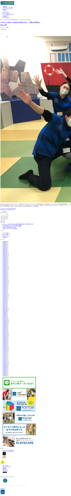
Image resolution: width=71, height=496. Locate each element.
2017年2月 (5, 359)
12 (2, 216)
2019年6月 (5, 326)
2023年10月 (5, 269)
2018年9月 (5, 337)
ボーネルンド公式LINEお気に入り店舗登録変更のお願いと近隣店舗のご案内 (18, 224)
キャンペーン (5, 236)
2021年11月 (5, 295)
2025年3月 (5, 249)
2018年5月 (5, 341)
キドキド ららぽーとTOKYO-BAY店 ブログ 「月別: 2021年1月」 (20, 22)
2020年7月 (5, 314)
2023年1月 (5, 279)
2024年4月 (5, 262)
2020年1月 (5, 318)
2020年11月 (5, 309)
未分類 (7, 27)
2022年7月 (5, 286)
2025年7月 (5, 244)
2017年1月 (5, 360)
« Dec (1, 220)
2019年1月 (5, 332)
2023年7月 (5, 272)
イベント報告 (5, 233)
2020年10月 (5, 310)
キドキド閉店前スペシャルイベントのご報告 (11, 226)
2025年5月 (5, 247)
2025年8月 (5, 243)
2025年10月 (5, 241)
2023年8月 (5, 271)
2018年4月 (5, 343)
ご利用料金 (5, 6)
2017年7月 (5, 353)
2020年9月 (5, 311)
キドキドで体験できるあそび (8, 14)
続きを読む (36, 206)
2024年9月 (5, 256)
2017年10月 (5, 350)
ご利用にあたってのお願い (8, 7)
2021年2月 (5, 306)
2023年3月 (5, 277)
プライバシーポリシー (7, 466)
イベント (4, 232)
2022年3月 (5, 291)
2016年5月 (5, 369)
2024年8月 (5, 257)
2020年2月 (5, 317)
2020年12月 (5, 308)
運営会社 (4, 467)
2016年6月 (5, 368)
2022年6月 (5, 287)
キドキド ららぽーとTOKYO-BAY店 (11, 19)
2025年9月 (5, 242)
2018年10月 (5, 336)
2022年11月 (5, 281)
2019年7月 (5, 325)
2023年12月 (5, 266)
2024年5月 (5, 261)
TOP (1, 19)
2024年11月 (5, 254)
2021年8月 (5, 299)
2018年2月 (5, 345)
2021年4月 (5, 303)
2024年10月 (5, 255)
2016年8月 (5, 366)
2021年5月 (5, 302)
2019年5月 (5, 328)
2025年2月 (5, 250)
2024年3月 (5, 263)
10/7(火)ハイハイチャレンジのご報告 (10, 228)
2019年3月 (5, 330)
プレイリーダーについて (7, 8)
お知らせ (4, 235)
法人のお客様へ (6, 465)
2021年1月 (5, 307)
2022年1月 (5, 293)
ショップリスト (6, 15)
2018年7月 (5, 339)
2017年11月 (5, 348)
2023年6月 (5, 273)
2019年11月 (5, 321)
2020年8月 (5, 313)
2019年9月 (5, 323)
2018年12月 (5, 333)
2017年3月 (5, 358)
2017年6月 (5, 354)
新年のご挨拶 (3, 25)
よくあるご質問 (6, 17)
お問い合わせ (5, 470)
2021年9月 (5, 298)
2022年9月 (5, 284)
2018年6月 (5, 340)
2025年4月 (5, 248)
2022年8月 (5, 285)
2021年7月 (5, 300)
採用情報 (4, 9)
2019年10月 (5, 322)
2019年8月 (5, 324)
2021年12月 (5, 294)
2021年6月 (5, 301)
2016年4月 (5, 370)
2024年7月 (5, 258)
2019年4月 (5, 329)
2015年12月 (5, 375)
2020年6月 (5, 315)
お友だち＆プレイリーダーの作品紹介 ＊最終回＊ (12, 225)
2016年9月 (5, 365)
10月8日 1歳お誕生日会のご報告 (9, 227)
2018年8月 (5, 338)
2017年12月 (5, 347)
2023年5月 (5, 274)
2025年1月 (5, 251)
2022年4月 (5, 289)
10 (7, 215)
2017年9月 (5, 351)
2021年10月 (5, 296)
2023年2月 (5, 278)
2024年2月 (5, 264)
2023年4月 (5, 276)
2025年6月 (5, 246)
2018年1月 (5, 346)
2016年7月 (5, 367)
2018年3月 (5, 344)
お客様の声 (5, 16)
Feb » (4, 220)
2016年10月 (5, 363)
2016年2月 (5, 373)
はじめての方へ (6, 11)
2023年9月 (5, 270)
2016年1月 (5, 374)
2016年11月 (5, 362)
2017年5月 (5, 355)
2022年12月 (5, 280)
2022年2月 (5, 292)
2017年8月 (5, 352)
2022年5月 (5, 288)
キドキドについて (6, 13)
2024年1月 (5, 265)
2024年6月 (5, 259)
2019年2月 (5, 331)
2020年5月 (5, 316)
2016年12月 (5, 361)
